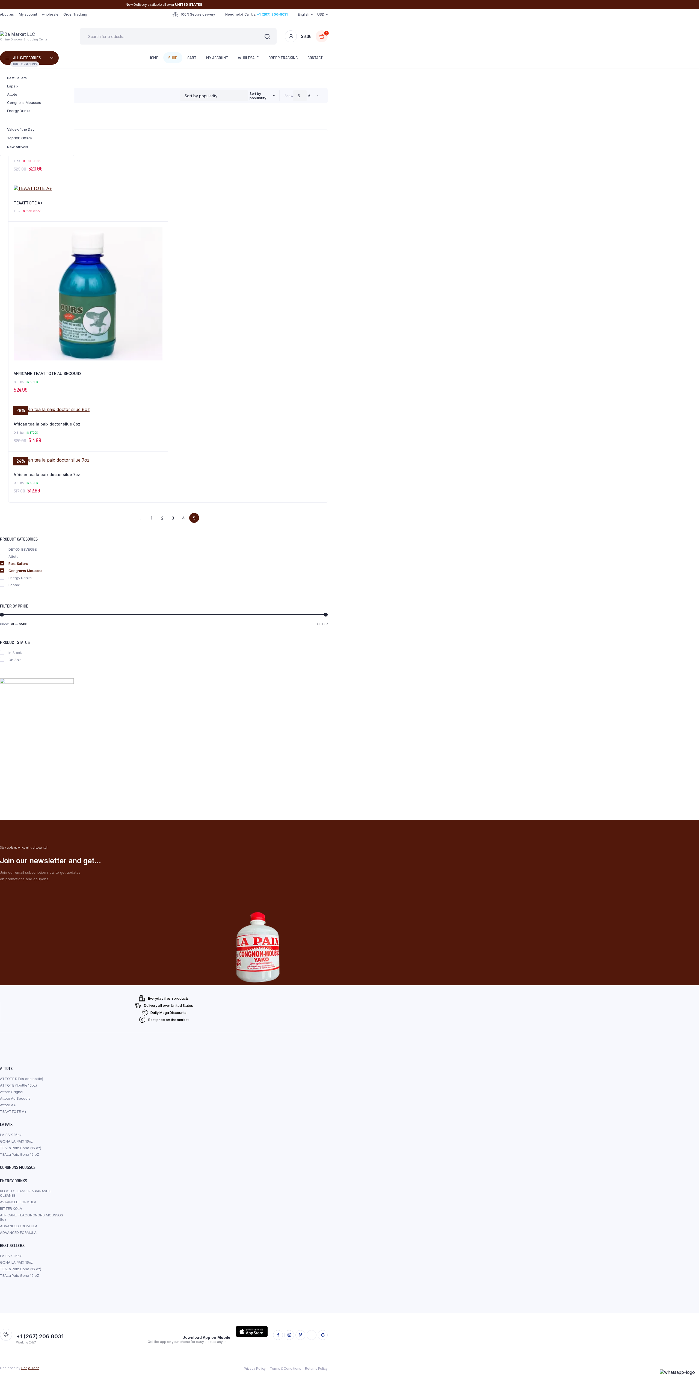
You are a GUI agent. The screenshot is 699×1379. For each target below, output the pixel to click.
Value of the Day (20, 129)
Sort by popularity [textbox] (258, 95)
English (303, 14)
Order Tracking (75, 14)
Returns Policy (316, 1368)
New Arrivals (17, 147)
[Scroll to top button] (687, 1367)
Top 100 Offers (19, 138)
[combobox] (261, 95)
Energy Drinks (18, 110)
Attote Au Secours (15, 1098)
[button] (161, 244)
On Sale (15, 660)
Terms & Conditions (285, 1368)
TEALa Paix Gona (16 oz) (20, 1148)
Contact (315, 57)
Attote (12, 94)
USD (320, 14)
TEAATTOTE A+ (28, 203)
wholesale (50, 14)
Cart (191, 57)
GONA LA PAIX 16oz (16, 1141)
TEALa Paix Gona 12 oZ (19, 1154)
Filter (322, 624)
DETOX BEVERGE (22, 549)
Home (153, 57)
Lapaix (12, 86)
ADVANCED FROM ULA (18, 1226)
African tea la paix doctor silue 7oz (47, 474)
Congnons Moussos (24, 102)
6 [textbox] (309, 95)
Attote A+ (22, 152)
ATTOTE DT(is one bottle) (21, 1078)
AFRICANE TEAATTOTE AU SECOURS (48, 373)
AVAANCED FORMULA (18, 1202)
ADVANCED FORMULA (18, 1232)
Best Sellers (17, 78)
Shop (172, 57)
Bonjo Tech (30, 1368)
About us (7, 14)
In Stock (15, 652)
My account (28, 14)
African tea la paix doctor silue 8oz (47, 424)
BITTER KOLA (11, 1208)
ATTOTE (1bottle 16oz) (18, 1085)
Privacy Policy (255, 1368)
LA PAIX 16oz (11, 1134)
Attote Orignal (11, 1092)
